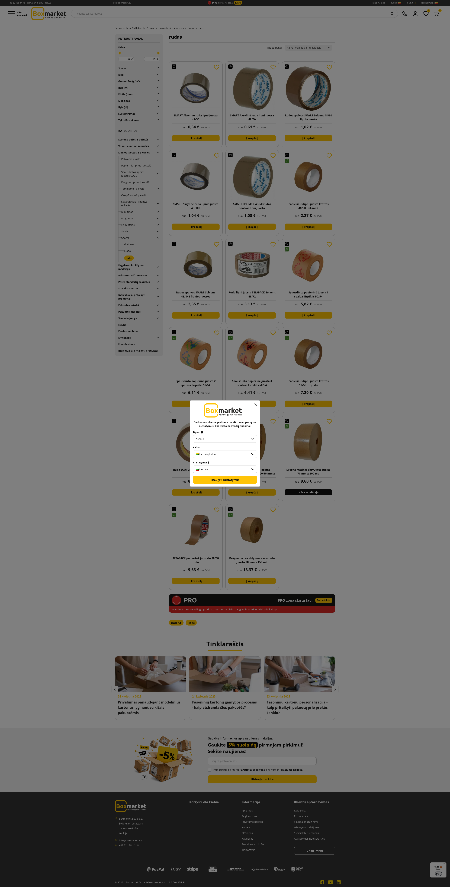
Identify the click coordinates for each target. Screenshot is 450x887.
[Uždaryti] (256, 405)
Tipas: (197, 432)
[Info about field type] (202, 432)
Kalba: (196, 447)
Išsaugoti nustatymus (225, 480)
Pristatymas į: (201, 462)
